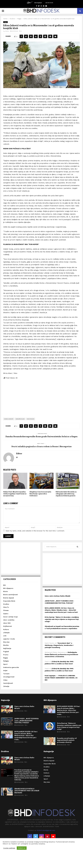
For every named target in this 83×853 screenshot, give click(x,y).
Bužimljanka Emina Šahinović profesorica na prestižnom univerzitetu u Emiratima (61, 654)
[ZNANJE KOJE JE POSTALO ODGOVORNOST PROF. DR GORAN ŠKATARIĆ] (7, 791)
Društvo (6, 604)
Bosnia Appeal (8, 598)
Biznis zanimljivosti (10, 594)
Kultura (6, 629)
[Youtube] (53, 836)
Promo (5, 655)
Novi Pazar (30, 419)
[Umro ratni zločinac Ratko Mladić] (7, 709)
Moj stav (6, 642)
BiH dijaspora (8, 588)
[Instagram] (41, 836)
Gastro (5, 613)
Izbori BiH (7, 623)
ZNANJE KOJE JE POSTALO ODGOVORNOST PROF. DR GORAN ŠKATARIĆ (26, 791)
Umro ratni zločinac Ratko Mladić (57, 596)
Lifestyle (6, 632)
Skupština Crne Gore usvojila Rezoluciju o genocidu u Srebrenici (40, 494)
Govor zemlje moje (10, 617)
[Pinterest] (47, 836)
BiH (4, 585)
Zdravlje (6, 686)
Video (5, 680)
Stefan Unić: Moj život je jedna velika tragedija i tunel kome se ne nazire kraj (14, 494)
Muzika (6, 645)
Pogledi (6, 651)
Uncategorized (8, 677)
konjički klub (20, 419)
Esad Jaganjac (50, 675)
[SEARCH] (77, 547)
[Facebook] (29, 836)
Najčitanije (7, 648)
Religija (6, 661)
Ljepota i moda (9, 639)
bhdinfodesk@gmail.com (46, 830)
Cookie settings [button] (9, 848)
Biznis (5, 591)
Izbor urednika (8, 620)
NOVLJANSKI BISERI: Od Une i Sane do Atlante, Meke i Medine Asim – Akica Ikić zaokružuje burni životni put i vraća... (26, 735)
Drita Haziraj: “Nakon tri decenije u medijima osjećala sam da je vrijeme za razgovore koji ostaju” (62, 619)
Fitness (6, 610)
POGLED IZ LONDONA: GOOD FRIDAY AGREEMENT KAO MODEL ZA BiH (61, 678)
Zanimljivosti (8, 683)
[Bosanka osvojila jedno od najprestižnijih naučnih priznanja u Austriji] (49, 741)
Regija (5, 22)
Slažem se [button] (21, 848)
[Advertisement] (41, 396)
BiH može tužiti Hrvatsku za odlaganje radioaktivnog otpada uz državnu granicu (66, 494)
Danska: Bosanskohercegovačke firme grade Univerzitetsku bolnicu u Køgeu (41, 436)
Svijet (5, 670)
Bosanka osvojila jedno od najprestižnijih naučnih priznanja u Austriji (67, 740)
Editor (7, 31)
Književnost (7, 626)
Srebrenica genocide (11, 667)
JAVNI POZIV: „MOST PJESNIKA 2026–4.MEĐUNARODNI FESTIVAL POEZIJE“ (26, 720)
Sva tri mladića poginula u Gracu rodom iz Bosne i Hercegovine (41, 446)
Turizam (6, 673)
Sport (5, 664)
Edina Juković (8, 419)
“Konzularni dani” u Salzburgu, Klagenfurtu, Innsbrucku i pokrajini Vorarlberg (59, 645)
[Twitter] (35, 836)
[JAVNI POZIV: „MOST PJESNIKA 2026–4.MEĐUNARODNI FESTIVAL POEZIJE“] (7, 721)
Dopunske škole (9, 601)
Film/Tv (6, 607)
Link (4, 636)
